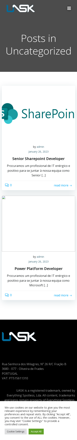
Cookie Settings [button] (15, 431)
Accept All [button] (36, 431)
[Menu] (69, 8)
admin (40, 146)
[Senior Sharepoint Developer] (38, 113)
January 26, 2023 (38, 151)
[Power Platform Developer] (38, 223)
